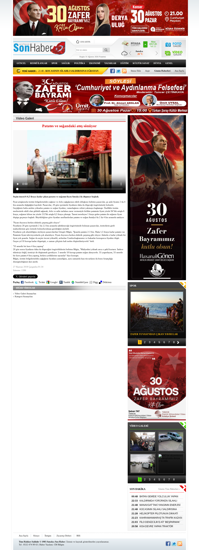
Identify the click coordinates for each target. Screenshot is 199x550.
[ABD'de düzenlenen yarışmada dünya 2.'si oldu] (171, 463)
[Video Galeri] (174, 52)
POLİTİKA (79, 63)
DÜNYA (157, 63)
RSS (78, 535)
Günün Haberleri (162, 71)
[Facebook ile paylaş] (112, 71)
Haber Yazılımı (46, 544)
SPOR (54, 63)
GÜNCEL (21, 63)
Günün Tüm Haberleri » (169, 489)
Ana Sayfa (179, 71)
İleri (178, 341)
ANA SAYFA (85, 42)
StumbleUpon (81, 282)
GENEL (169, 63)
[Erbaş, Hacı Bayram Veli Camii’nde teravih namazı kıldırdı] (143, 441)
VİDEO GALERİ (139, 425)
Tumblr (66, 282)
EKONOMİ (94, 63)
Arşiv (147, 71)
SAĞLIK (66, 63)
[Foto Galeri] (174, 44)
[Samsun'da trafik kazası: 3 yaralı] (143, 463)
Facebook (29, 282)
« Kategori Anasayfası (23, 296)
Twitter (42, 282)
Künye (36, 535)
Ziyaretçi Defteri (64, 535)
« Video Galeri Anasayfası (24, 294)
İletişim (48, 535)
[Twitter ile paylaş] (118, 71)
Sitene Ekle (136, 71)
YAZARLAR (110, 63)
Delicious (107, 282)
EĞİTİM (124, 63)
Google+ (54, 282)
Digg (95, 282)
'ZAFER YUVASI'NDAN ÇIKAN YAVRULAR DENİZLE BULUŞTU (154, 335)
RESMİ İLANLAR (38, 63)
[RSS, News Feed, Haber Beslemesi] (124, 71)
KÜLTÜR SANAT (141, 63)
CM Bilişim (59, 544)
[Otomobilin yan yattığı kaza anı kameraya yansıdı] (171, 441)
